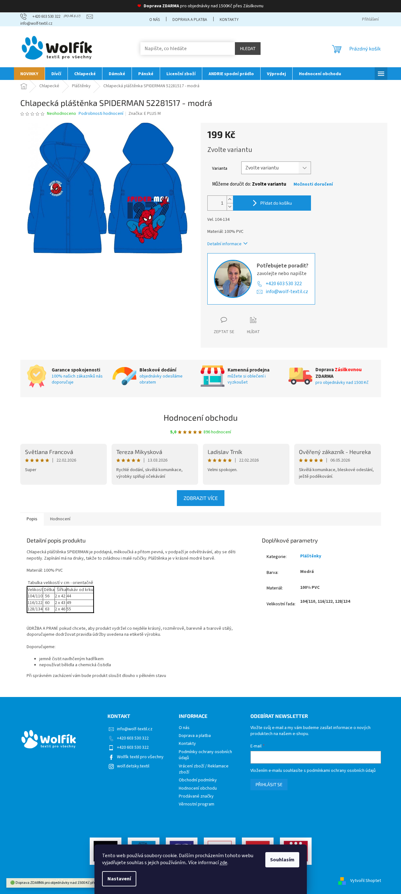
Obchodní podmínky (198, 780)
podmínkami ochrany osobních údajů (341, 770)
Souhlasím (282, 859)
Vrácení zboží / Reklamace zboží (204, 769)
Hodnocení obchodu (201, 417)
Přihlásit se (268, 784)
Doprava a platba (189, 20)
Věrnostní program (196, 804)
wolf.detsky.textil (133, 766)
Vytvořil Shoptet (365, 881)
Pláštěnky (310, 556)
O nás (154, 20)
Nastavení (119, 878)
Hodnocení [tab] (60, 519)
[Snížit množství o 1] (230, 206)
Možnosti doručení (313, 184)
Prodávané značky (196, 796)
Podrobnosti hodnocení (101, 114)
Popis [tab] (32, 519)
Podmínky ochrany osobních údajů (205, 755)
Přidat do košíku (276, 203)
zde (223, 862)
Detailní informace (224, 244)
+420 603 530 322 (284, 283)
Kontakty (229, 20)
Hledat (247, 48)
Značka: (144, 113)
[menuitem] (29, 73)
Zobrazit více (201, 498)
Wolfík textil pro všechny (140, 757)
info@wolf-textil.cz (287, 291)
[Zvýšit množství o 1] (230, 199)
